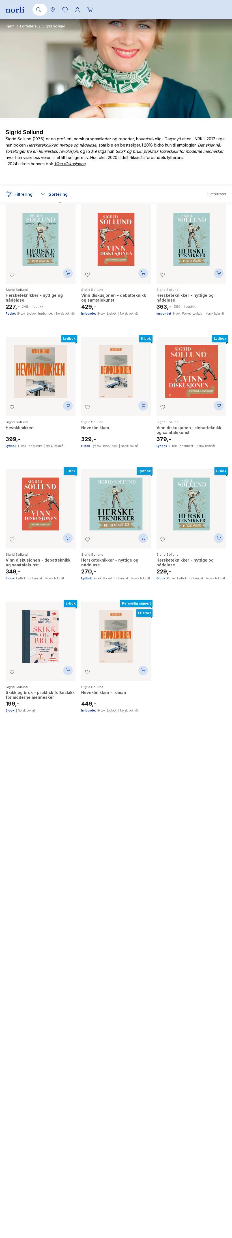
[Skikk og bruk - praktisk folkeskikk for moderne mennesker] (41, 633)
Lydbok (31, 313)
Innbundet (45, 313)
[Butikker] (52, 9)
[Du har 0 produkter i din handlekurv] (90, 9)
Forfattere (28, 26)
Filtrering (23, 194)
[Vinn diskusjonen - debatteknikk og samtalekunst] (116, 236)
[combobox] (39, 10)
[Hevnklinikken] (41, 369)
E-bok (21, 313)
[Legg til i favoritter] (12, 274)
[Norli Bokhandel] (15, 10)
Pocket (11, 313)
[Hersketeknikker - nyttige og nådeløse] (41, 236)
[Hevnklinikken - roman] (116, 633)
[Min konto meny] (77, 9)
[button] (65, 9)
